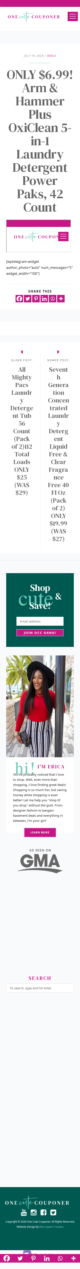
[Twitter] (27, 298)
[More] (61, 298)
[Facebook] (19, 298)
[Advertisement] (40, 926)
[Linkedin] (44, 298)
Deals (51, 56)
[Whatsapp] (52, 298)
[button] (73, 16)
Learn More (40, 832)
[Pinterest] (36, 298)
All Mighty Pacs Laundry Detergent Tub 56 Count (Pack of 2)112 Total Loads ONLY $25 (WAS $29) (21, 431)
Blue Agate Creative (51, 1227)
